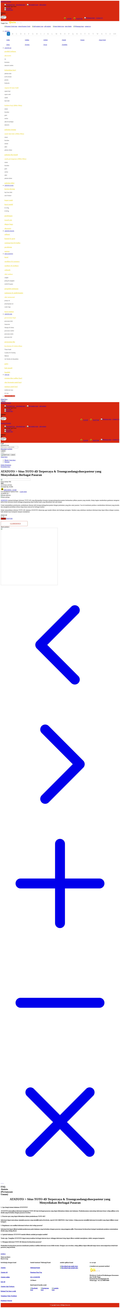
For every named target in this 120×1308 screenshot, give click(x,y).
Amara (82, 40)
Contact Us (99, 18)
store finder (68, 26)
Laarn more (23, 491)
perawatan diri (8, 337)
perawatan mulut (8, 334)
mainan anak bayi (11, 387)
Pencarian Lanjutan (6, 449)
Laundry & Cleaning (9, 352)
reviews (3, 1254)
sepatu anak (7, 94)
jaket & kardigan (8, 121)
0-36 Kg (6, 211)
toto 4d (3, 1282)
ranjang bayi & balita (12, 243)
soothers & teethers (11, 266)
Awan (45, 44)
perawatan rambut (9, 330)
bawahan (6, 112)
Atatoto (3, 1267)
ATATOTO (4, 500)
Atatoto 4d (4, 1272)
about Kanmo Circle (24, 26)
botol (6, 257)
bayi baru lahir (8, 192)
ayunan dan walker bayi (13, 378)
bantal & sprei (9, 239)
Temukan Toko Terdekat (9, 1296)
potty (6, 364)
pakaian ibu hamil (11, 155)
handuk (7, 372)
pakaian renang (10, 129)
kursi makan (9, 312)
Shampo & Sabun (9, 327)
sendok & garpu (8, 284)
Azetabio (64, 44)
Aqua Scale (102, 40)
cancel (3, 451)
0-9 (115, 34)
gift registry (42, 5)
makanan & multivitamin (13, 293)
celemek (7, 270)
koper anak (8, 200)
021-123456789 (35, 1277)
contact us (88, 26)
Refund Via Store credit (8, 1291)
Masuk (3, 401)
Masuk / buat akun (9, 460)
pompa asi (7, 300)
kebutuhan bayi (10, 70)
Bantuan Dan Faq (36, 1272)
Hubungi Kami (35, 1267)
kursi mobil (8, 204)
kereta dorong (9, 189)
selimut (7, 234)
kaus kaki (6, 101)
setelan (6, 118)
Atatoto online (5, 1277)
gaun (5, 115)
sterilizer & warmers (12, 261)
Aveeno (27, 44)
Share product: (5, 527)
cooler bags (7, 307)
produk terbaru (10, 51)
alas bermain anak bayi (12, 382)
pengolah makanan (11, 289)
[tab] (60, 1189)
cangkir (6, 277)
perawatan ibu (9, 342)
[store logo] (15, 23)
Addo (8, 40)
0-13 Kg (6, 208)
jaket (5, 147)
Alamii (64, 40)
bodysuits (6, 83)
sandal (6, 97)
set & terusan (7, 76)
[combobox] (9, 447)
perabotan (8, 247)
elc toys (6, 393)
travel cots (8, 220)
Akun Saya (4, 399)
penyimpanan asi (8, 303)
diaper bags (8, 224)
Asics (8, 44)
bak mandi (8, 368)
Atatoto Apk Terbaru (7, 1286)
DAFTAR (79, 18)
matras (7, 251)
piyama (6, 80)
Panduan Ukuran (6, 1300)
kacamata (6, 62)
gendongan (8, 216)
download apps (20, 5)
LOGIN (69, 18)
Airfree (45, 40)
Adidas (27, 40)
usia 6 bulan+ (8, 195)
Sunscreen (7, 324)
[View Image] (1, 1183)
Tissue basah (7, 349)
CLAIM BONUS (15, 523)
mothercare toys (8, 390)
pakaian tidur (7, 73)
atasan (6, 109)
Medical (6, 356)
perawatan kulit (8, 321)
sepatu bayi (7, 91)
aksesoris (6, 125)
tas (5, 59)
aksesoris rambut (8, 65)
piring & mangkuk (9, 281)
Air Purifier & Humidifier (11, 359)
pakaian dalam (8, 150)
